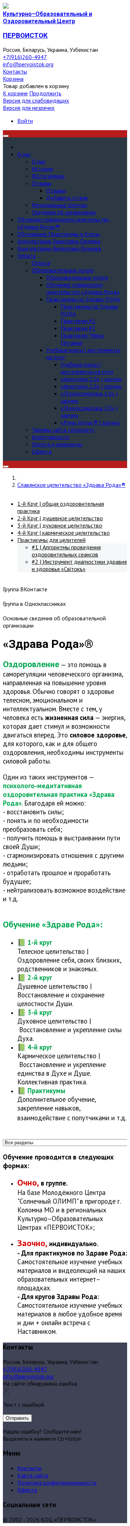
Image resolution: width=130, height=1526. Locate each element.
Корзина (13, 78)
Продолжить (45, 93)
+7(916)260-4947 (25, 57)
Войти (25, 120)
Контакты (15, 71)
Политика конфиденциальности (56, 1482)
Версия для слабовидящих (36, 100)
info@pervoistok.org (28, 64)
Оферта (27, 1489)
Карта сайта (32, 1475)
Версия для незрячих (29, 107)
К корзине (15, 93)
